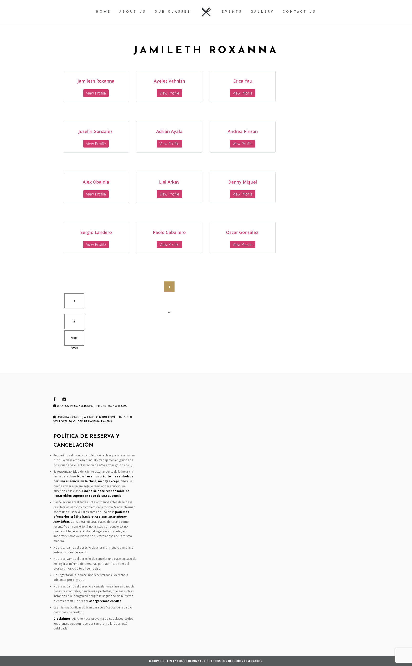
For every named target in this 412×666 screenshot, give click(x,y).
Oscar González (242, 232)
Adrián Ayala (169, 131)
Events (232, 12)
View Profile (96, 93)
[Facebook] (54, 399)
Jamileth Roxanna (95, 81)
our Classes (172, 12)
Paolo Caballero (169, 232)
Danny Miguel (242, 182)
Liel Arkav (169, 182)
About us (132, 12)
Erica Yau (242, 81)
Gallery (262, 12)
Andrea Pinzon (243, 131)
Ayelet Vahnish (169, 81)
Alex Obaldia (96, 182)
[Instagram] (64, 399)
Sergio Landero (96, 232)
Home (103, 12)
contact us (299, 12)
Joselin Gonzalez (96, 131)
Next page (74, 341)
